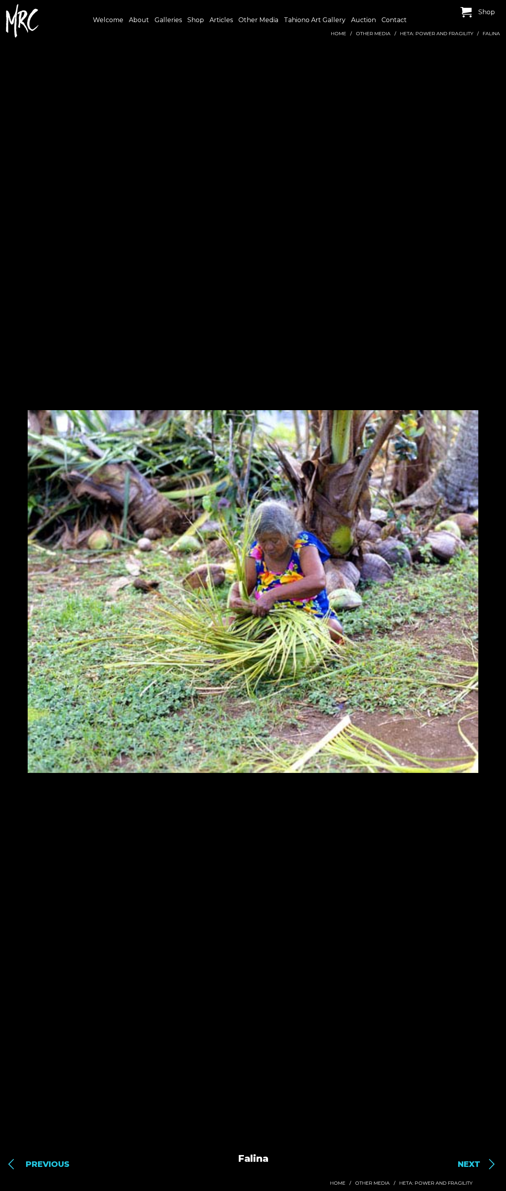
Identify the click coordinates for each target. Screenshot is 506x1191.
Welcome (108, 20)
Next (469, 1164)
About (139, 20)
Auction (363, 20)
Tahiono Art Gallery (315, 20)
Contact (394, 20)
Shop (195, 20)
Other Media (258, 20)
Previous (47, 1164)
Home (338, 33)
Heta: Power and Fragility (436, 33)
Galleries (168, 20)
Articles (221, 20)
